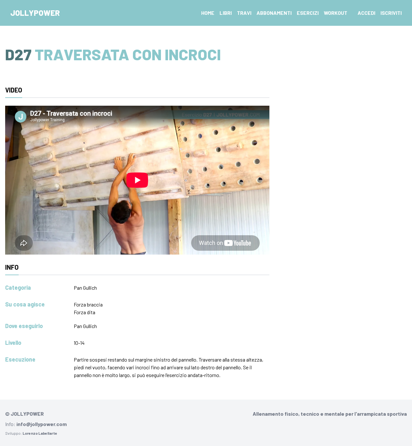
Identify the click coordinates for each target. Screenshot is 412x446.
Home (207, 13)
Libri (226, 13)
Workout (335, 13)
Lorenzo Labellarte (40, 433)
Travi (244, 13)
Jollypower (35, 12)
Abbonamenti (274, 13)
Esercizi (308, 13)
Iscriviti (391, 13)
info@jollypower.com (41, 424)
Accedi (366, 13)
